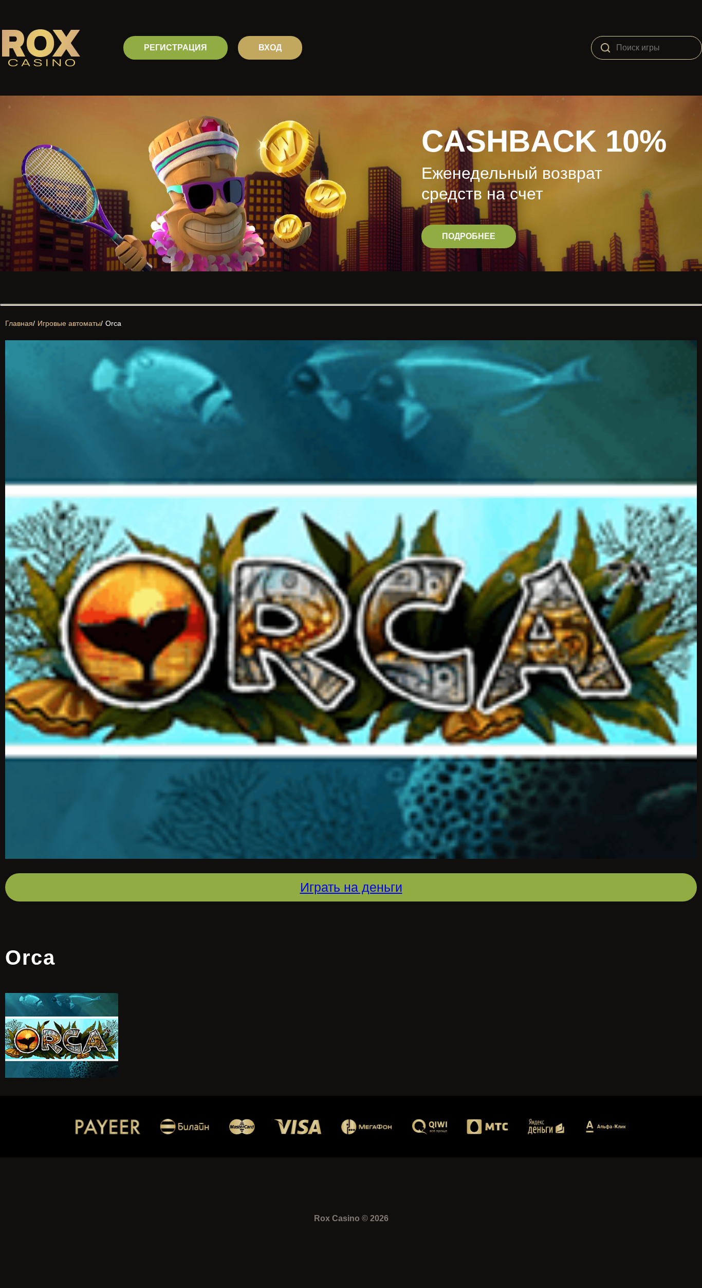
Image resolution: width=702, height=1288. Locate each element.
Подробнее (468, 236)
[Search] (605, 47)
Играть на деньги (351, 887)
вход (270, 47)
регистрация (175, 47)
